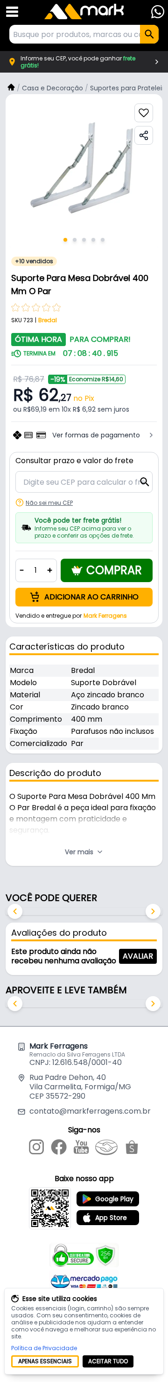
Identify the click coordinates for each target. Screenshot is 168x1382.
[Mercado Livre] (106, 1148)
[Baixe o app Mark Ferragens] (50, 1208)
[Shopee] (131, 1148)
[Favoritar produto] (143, 112)
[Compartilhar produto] (143, 135)
